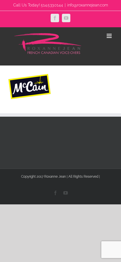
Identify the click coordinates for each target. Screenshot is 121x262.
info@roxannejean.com (87, 5)
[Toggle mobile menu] (110, 36)
